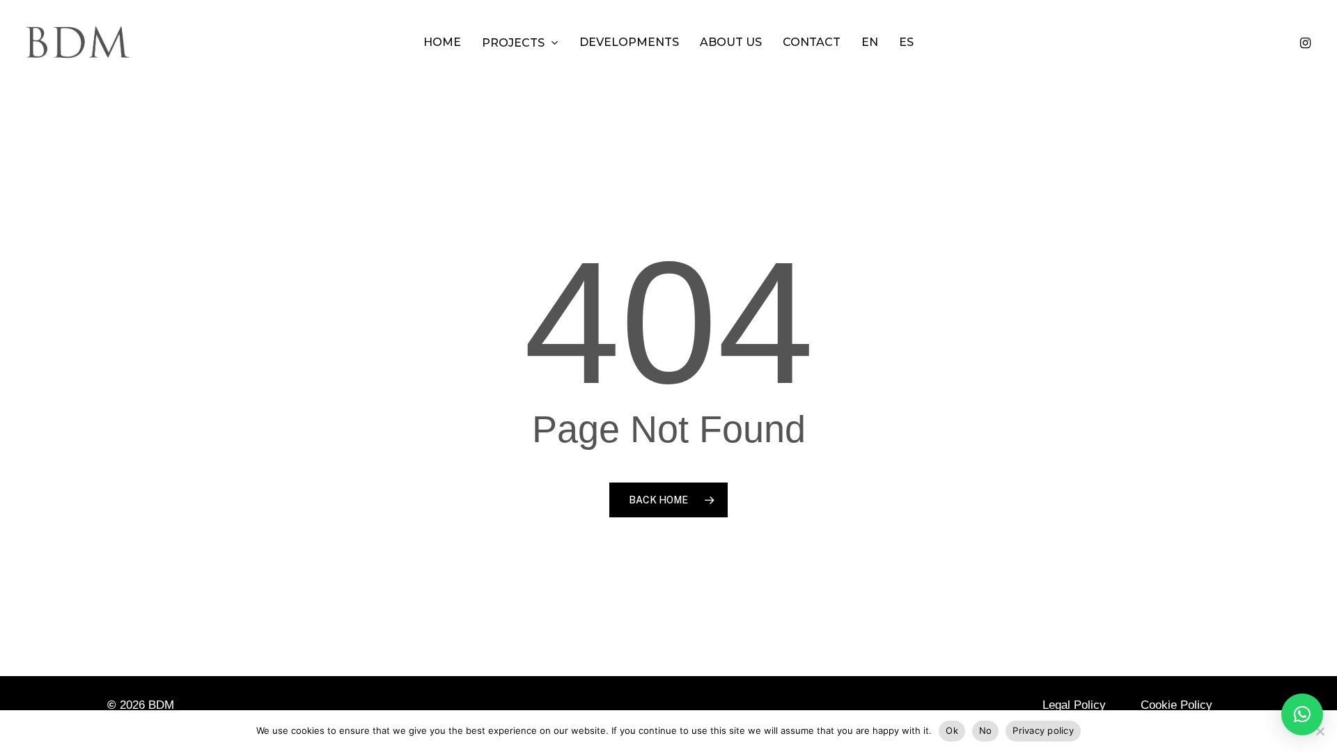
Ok (952, 730)
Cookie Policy (1176, 705)
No (985, 730)
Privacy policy (1043, 730)
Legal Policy (1074, 705)
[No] (1320, 731)
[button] (1302, 714)
